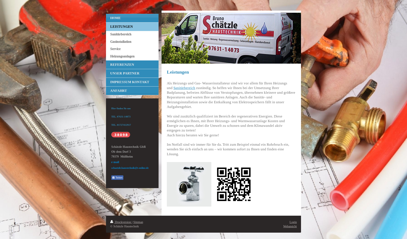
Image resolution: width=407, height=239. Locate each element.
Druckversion (123, 222)
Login (293, 222)
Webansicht (290, 226)
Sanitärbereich (184, 88)
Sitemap (138, 222)
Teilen (119, 177)
